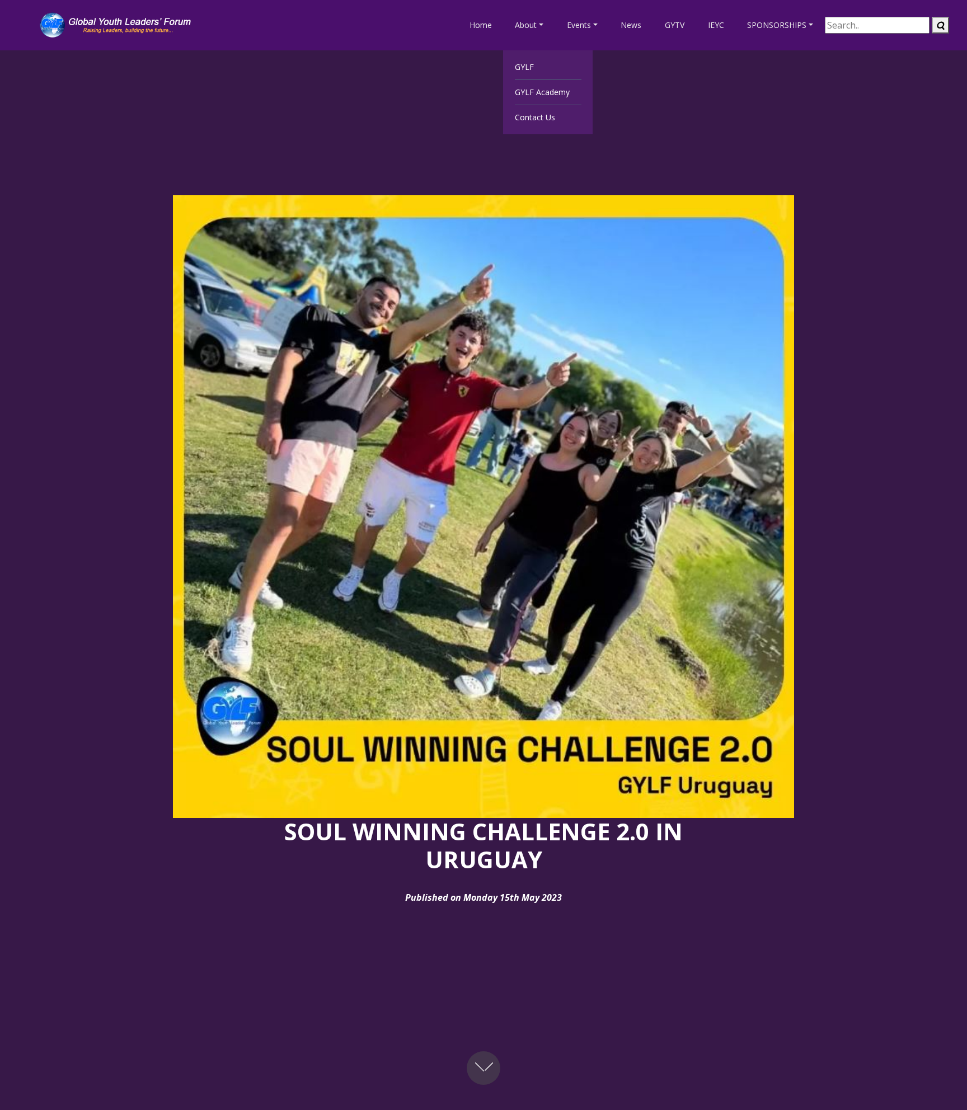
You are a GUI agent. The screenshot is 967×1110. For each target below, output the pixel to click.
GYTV (674, 25)
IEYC (716, 25)
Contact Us (535, 117)
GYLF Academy (542, 92)
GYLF (524, 67)
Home (481, 25)
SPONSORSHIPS (776, 25)
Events (579, 25)
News (631, 25)
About (526, 25)
